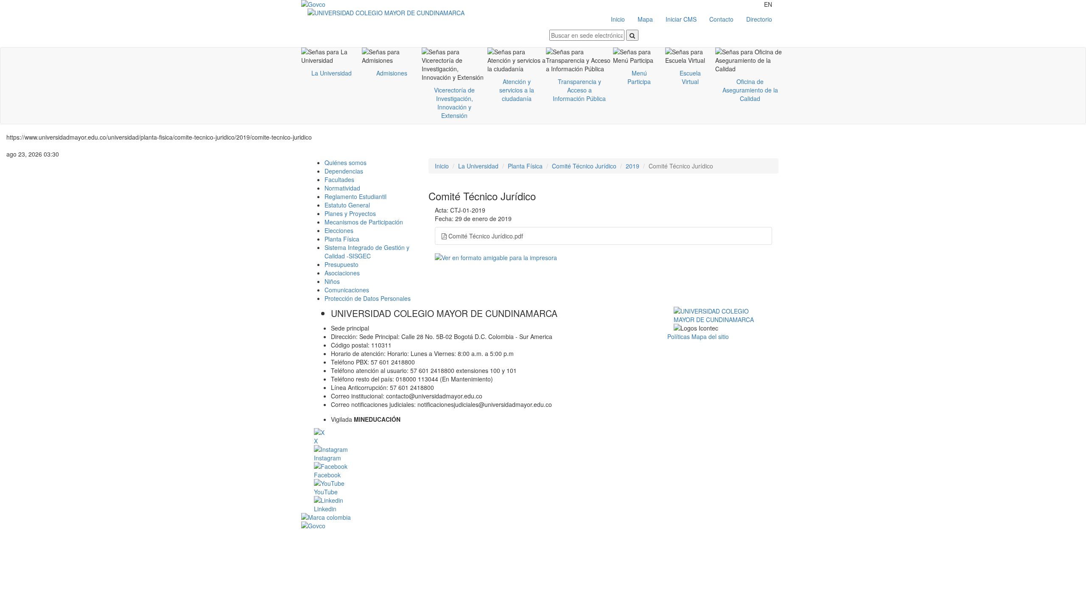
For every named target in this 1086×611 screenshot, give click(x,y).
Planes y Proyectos (350, 213)
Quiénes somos (346, 162)
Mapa (645, 19)
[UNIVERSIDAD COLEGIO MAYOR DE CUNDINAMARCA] (425, 12)
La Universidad (331, 73)
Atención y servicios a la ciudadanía (516, 90)
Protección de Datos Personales (368, 298)
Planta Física (342, 239)
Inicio (618, 19)
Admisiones (391, 73)
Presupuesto (341, 264)
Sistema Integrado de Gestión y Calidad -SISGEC (367, 251)
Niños (332, 281)
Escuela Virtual (690, 77)
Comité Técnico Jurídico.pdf (485, 236)
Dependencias (344, 171)
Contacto (721, 19)
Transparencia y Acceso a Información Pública (579, 90)
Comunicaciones (347, 290)
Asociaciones (342, 273)
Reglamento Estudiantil (355, 196)
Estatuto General (347, 205)
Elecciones (339, 230)
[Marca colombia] (543, 517)
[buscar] (632, 35)
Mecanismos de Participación (364, 222)
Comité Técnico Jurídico (584, 166)
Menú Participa (639, 77)
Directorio (759, 19)
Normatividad (342, 188)
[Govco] (341, 4)
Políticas (679, 336)
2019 (632, 166)
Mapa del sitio (710, 336)
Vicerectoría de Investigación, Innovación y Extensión (454, 103)
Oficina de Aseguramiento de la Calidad (750, 90)
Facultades (339, 179)
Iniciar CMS (681, 19)
